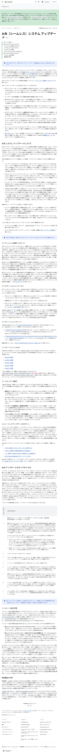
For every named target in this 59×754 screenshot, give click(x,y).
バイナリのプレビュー (7, 729)
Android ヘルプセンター (46, 722)
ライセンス (28, 746)
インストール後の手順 (13, 307)
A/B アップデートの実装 (47, 230)
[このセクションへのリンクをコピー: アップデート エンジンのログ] (21, 348)
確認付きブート (48, 135)
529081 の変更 (9, 363)
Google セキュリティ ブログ (28, 729)
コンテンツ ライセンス (28, 710)
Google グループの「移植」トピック (29, 740)
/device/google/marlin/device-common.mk (27, 343)
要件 (3, 724)
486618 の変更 (9, 357)
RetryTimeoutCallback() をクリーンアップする (18, 456)
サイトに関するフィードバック (48, 746)
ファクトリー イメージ (7, 732)
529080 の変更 (9, 360)
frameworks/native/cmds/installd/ (16, 330)
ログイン (55, 2)
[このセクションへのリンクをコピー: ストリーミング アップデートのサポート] (31, 424)
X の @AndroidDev (25, 724)
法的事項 (22, 746)
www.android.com (44, 727)
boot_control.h (17, 281)
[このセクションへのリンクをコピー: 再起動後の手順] (14, 678)
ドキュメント (5, 6)
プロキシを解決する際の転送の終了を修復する (18, 451)
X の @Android (24, 722)
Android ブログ (24, 727)
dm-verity (7, 133)
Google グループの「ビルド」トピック (29, 736)
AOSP (3, 28)
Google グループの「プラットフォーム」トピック (29, 732)
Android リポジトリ (6, 722)
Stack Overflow (43, 732)
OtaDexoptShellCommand (16, 338)
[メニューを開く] (2, 2)
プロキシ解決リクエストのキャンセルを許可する (18, 448)
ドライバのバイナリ (7, 734)
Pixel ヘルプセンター (45, 724)
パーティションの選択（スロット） (44, 80)
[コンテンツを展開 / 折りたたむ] (12, 42)
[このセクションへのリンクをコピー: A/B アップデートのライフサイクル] (32, 468)
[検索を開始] (36, 2)
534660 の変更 (9, 365)
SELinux (12, 312)
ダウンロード (5, 727)
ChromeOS (32, 76)
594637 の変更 (9, 368)
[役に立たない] (56, 28)
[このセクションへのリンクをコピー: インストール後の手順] (18, 608)
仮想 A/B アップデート (40, 63)
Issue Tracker (43, 734)
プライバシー (36, 746)
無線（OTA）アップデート (30, 72)
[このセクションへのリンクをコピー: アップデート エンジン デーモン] (25, 286)
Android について (6, 746)
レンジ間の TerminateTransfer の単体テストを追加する (20, 453)
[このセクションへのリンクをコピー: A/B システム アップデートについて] (33, 144)
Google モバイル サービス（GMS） (14, 461)
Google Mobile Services (45, 729)
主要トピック (17, 28)
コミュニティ (15, 746)
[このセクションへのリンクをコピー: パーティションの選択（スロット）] (27, 243)
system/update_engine (25, 325)
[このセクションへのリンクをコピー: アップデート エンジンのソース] (23, 322)
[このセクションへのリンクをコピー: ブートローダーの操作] (18, 381)
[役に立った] (54, 28)
